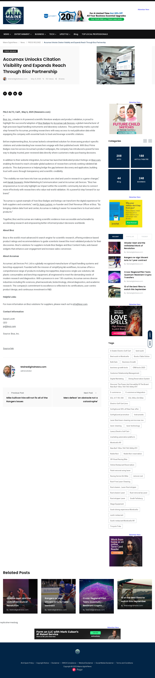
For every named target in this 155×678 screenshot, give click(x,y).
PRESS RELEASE (10, 51)
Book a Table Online (141, 356)
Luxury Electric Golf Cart (119, 431)
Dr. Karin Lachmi (44, 204)
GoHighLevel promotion (119, 415)
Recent (115, 236)
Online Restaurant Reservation (122, 465)
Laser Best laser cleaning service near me (126, 420)
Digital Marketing (117, 379)
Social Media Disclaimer (105, 663)
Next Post (88, 392)
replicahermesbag (9, 622)
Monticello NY (115, 443)
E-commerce (115, 392)
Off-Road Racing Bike (118, 459)
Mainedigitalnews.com (33, 366)
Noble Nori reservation (133, 454)
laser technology (133, 426)
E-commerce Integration (135, 392)
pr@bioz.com (9, 326)
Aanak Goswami (15, 182)
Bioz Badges (44, 123)
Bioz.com (96, 160)
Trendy (144, 236)
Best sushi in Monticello (119, 356)
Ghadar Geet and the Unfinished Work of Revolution (134, 246)
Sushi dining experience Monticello (124, 510)
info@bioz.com (80, 304)
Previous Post (17, 392)
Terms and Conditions (124, 663)
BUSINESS (39, 34)
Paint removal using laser (120, 470)
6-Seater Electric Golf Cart (120, 351)
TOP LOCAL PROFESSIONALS (95, 34)
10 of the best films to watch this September (135, 288)
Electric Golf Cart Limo (119, 403)
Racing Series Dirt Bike (119, 476)
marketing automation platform (122, 437)
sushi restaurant (116, 515)
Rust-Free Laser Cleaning (120, 482)
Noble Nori (114, 454)
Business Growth (129, 362)
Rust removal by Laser (138, 493)
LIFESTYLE (64, 34)
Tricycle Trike (115, 526)
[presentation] (145, 141)
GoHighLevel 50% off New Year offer (124, 409)
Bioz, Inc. (7, 119)
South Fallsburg (136, 498)
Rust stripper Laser (117, 498)
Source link (8, 348)
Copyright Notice (42, 663)
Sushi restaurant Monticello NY (122, 521)
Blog (76, 34)
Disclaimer (55, 663)
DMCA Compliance (69, 663)
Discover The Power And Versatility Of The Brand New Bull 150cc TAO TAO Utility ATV (129, 385)
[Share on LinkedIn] (15, 94)
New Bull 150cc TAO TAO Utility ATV (123, 448)
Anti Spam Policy (27, 663)
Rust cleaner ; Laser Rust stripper (123, 487)
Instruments (139, 415)
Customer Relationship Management (124, 373)
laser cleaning (116, 426)
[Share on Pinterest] (20, 94)
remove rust (138, 476)
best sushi (140, 351)
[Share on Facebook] (5, 94)
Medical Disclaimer (86, 663)
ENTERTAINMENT (22, 34)
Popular (130, 236)
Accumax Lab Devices (64, 123)
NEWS (6, 34)
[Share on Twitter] (10, 94)
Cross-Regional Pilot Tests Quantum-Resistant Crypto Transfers (137, 275)
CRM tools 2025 (139, 368)
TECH (51, 34)
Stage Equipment (117, 504)
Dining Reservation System (139, 379)
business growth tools (119, 368)
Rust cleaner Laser (117, 493)
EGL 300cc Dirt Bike (135, 398)
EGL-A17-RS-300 (117, 398)
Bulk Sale (113, 362)
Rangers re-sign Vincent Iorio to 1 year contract (136, 259)
